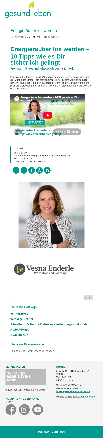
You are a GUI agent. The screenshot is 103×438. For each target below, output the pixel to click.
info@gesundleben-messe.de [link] (73, 391)
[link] (28, 17)
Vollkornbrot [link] (19, 313)
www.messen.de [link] (85, 396)
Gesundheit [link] (51, 37)
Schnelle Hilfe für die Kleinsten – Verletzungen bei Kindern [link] (50, 324)
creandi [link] (19, 37)
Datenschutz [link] (59, 432)
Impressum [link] (43, 432)
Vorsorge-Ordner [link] (21, 319)
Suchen (88, 297)
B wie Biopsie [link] (19, 335)
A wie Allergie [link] (19, 329)
